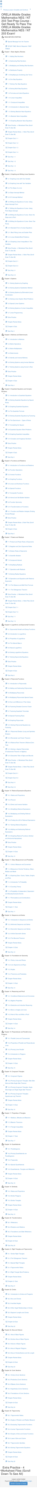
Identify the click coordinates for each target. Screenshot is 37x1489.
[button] (1, 2)
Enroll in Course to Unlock (18, 1483)
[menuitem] (1, 4)
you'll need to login (26, 1481)
